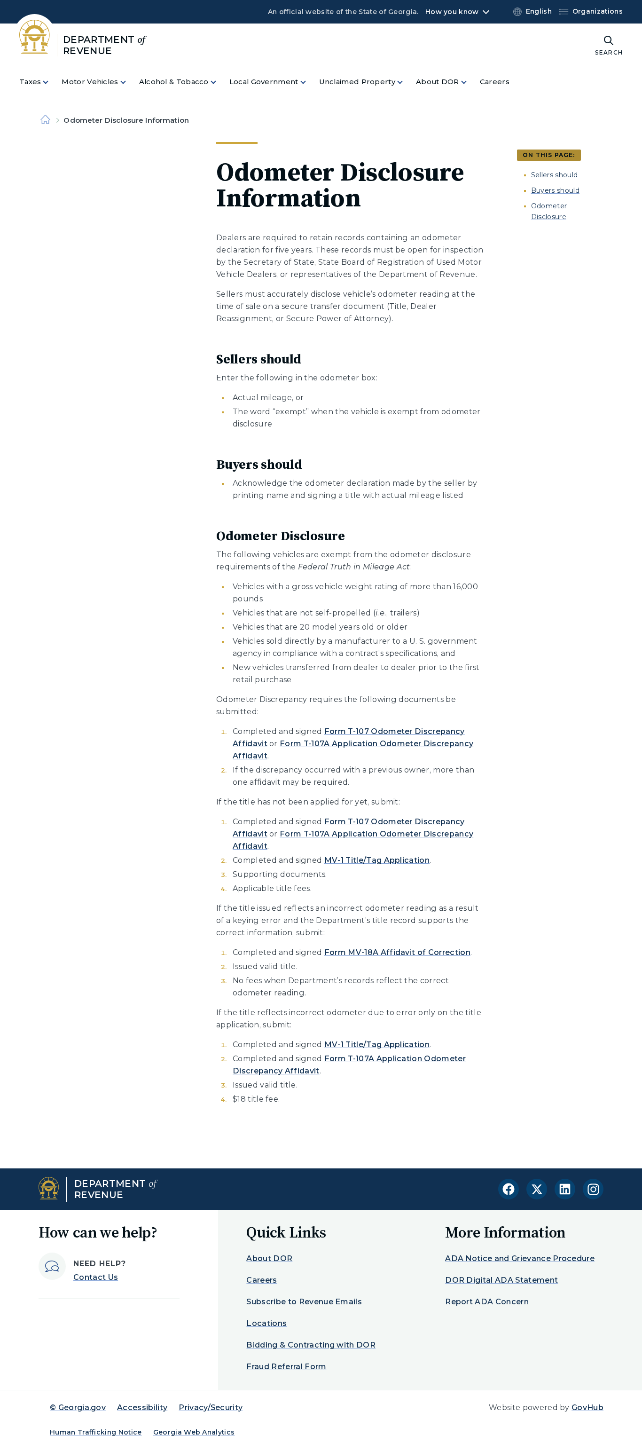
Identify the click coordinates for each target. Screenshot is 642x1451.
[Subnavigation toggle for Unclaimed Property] (405, 82)
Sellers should (554, 175)
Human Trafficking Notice (96, 1432)
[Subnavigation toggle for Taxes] (51, 82)
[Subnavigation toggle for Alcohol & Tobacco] (219, 82)
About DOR (269, 1258)
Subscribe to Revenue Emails (304, 1301)
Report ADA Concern (487, 1301)
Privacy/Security (211, 1407)
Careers (261, 1280)
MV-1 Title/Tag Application (377, 860)
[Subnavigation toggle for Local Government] (308, 82)
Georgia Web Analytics (194, 1432)
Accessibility (142, 1407)
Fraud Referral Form (286, 1366)
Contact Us (95, 1277)
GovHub (587, 1407)
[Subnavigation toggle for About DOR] (469, 82)
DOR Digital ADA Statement (501, 1280)
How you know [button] (451, 12)
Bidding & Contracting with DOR (311, 1345)
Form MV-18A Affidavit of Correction (397, 952)
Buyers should (555, 190)
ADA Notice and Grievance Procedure (520, 1258)
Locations (266, 1323)
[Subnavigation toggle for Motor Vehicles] (128, 82)
